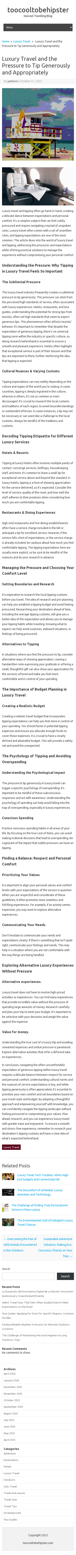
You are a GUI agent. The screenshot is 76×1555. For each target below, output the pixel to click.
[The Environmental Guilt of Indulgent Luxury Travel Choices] (8, 1228)
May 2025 (9, 1433)
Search (6, 1268)
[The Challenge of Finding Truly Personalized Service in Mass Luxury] (5, 1213)
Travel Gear (10, 1499)
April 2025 (9, 1439)
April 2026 (9, 1373)
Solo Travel (10, 1486)
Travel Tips (10, 1506)
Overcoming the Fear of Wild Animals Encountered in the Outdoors (20, 1244)
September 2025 (13, 1406)
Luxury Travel (21, 41)
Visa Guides (10, 1519)
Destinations (11, 1460)
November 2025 (13, 1393)
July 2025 (9, 1420)
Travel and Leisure (14, 1493)
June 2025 (9, 1426)
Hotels (7, 1466)
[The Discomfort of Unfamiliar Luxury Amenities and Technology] (8, 1198)
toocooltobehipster (38, 9)
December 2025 (13, 1386)
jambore (13, 81)
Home (5, 41)
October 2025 (12, 1400)
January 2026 (11, 1380)
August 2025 (11, 1413)
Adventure (10, 1453)
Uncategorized (12, 1512)
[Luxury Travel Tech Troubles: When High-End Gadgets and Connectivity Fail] (8, 1181)
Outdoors (9, 1479)
